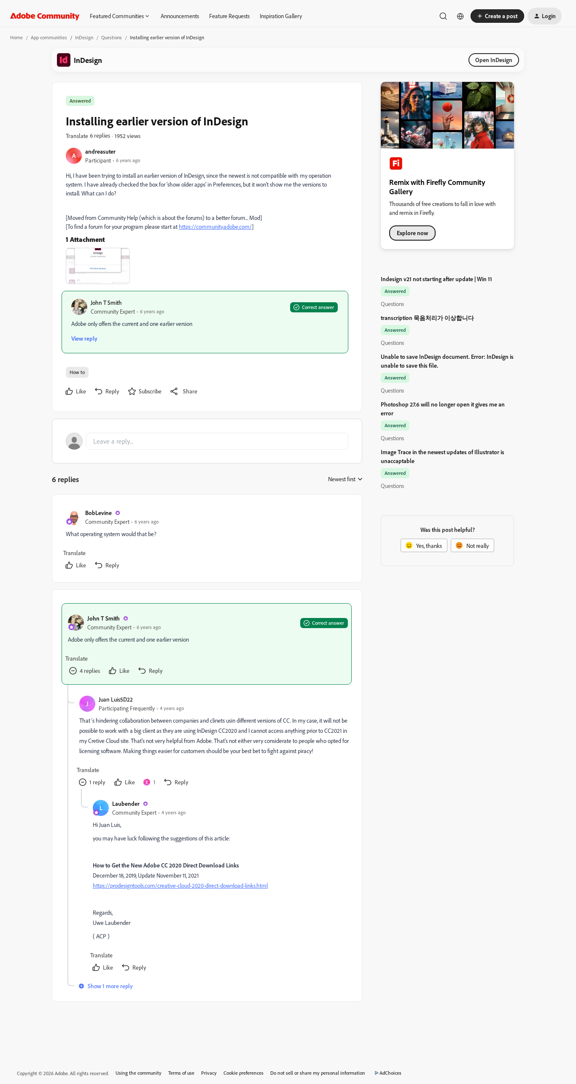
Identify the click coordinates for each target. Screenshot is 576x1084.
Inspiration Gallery (281, 15)
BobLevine (98, 512)
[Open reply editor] (207, 441)
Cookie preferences (243, 1073)
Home (16, 37)
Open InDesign (493, 59)
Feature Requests (229, 15)
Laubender (126, 803)
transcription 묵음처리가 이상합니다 (427, 317)
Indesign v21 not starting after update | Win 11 (436, 278)
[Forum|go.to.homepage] (45, 16)
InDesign (84, 37)
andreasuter (100, 151)
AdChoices (390, 1073)
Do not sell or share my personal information (317, 1073)
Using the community (138, 1073)
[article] (207, 540)
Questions (111, 37)
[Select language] (460, 16)
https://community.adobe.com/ (215, 226)
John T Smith (106, 302)
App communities (49, 37)
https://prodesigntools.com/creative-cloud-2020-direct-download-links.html (180, 885)
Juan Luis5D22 (116, 699)
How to (77, 372)
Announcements (180, 15)
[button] (497, 16)
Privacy (209, 1073)
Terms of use (181, 1073)
